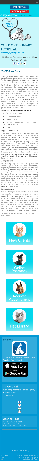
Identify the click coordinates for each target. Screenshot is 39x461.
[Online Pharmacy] (19, 262)
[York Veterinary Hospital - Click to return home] (16, 29)
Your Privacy (24, 451)
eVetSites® (34, 455)
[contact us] (19, 411)
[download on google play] (15, 373)
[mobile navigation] (36, 2)
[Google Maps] (21, 63)
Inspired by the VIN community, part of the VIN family (27, 458)
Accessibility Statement (5, 456)
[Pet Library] (19, 319)
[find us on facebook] (14, 63)
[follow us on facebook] (19, 402)
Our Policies (14, 451)
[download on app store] (15, 365)
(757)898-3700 (8, 395)
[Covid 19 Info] (19, 11)
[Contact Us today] (24, 63)
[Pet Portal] (19, 7)
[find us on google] (17, 63)
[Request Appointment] (19, 290)
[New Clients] (19, 233)
